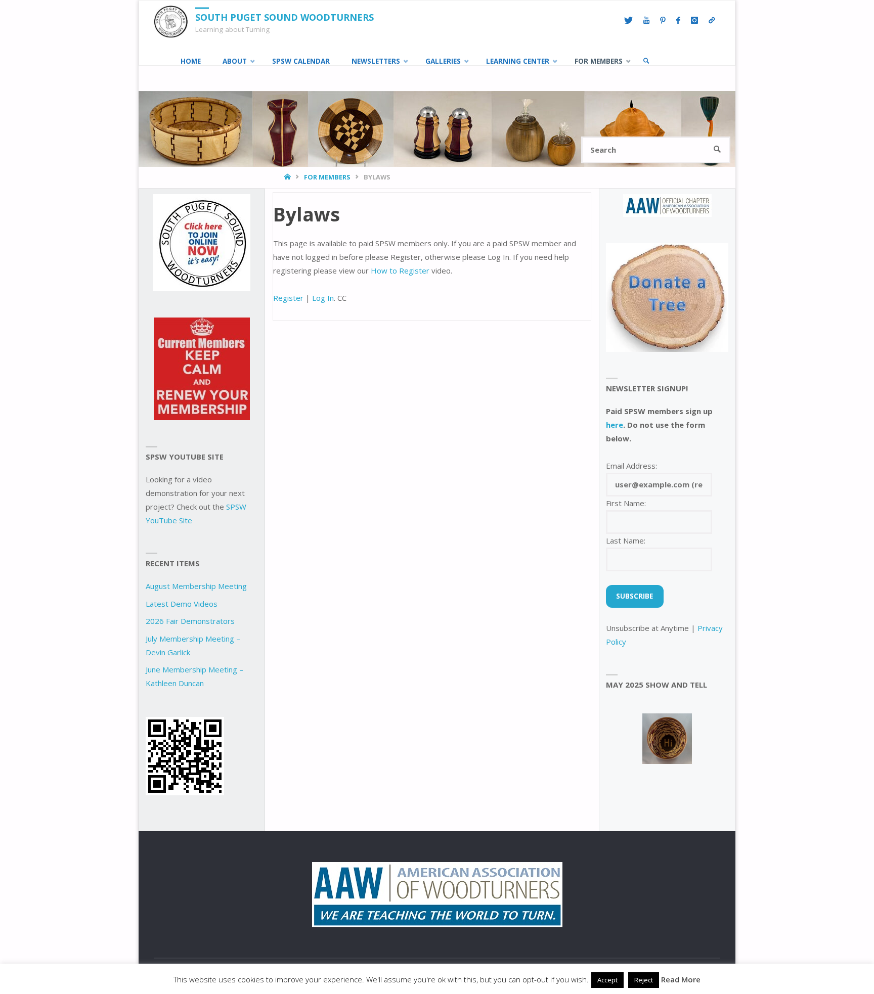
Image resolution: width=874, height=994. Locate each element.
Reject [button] (643, 979)
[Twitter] (628, 21)
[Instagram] (694, 21)
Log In (323, 298)
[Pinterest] (662, 21)
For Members (327, 177)
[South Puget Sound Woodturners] (171, 21)
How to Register (400, 270)
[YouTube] (646, 21)
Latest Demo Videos (181, 604)
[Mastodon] (711, 21)
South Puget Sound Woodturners (284, 17)
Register (288, 298)
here (614, 425)
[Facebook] (678, 21)
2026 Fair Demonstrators (190, 621)
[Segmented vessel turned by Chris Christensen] (667, 738)
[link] (646, 61)
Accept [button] (607, 979)
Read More (681, 979)
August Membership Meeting (196, 586)
